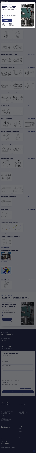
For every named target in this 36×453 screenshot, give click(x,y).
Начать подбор (7, 20)
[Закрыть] (18, 226)
